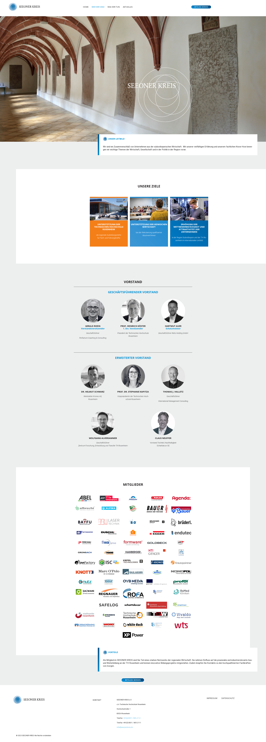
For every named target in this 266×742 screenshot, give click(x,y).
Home (86, 7)
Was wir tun (114, 7)
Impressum (212, 698)
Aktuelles (128, 7)
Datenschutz (227, 698)
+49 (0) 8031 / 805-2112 (131, 718)
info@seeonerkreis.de (125, 727)
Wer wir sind (98, 7)
